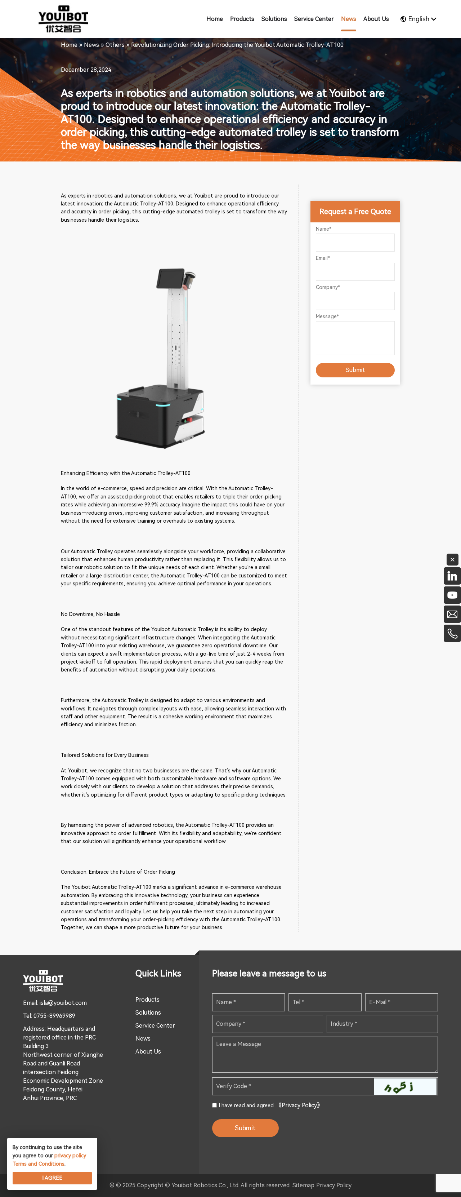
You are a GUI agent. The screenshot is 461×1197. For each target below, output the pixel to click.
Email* (323, 258)
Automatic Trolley (92, 551)
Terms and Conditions (38, 1164)
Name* (323, 229)
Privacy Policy (334, 1185)
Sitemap (303, 1185)
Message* (327, 316)
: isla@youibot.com (62, 1002)
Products (147, 999)
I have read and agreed (271, 1105)
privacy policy (70, 1155)
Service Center (155, 1025)
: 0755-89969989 (53, 1015)
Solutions (148, 1012)
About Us (148, 1051)
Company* (328, 287)
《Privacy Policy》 (299, 1105)
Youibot (203, 196)
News (143, 1038)
